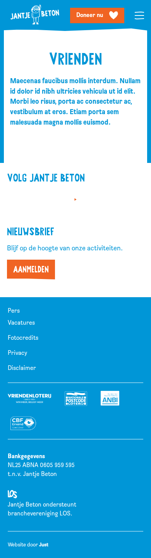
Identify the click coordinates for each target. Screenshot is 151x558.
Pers (14, 310)
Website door (28, 544)
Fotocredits (23, 337)
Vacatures (21, 322)
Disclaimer (22, 368)
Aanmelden (31, 269)
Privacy (17, 352)
